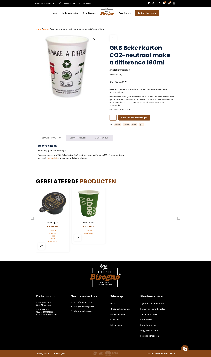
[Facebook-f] (153, 3)
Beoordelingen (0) (51, 138)
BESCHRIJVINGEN (78, 138)
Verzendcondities (148, 314)
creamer (53, 233)
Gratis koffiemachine (120, 309)
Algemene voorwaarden (152, 303)
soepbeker (89, 233)
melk (53, 238)
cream (53, 230)
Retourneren (146, 319)
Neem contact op (169, 349)
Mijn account (116, 325)
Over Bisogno (89, 13)
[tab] (51, 138)
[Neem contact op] (185, 349)
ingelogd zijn (52, 158)
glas (141, 125)
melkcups (52, 241)
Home (55, 13)
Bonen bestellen (118, 314)
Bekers (46, 29)
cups (134, 125)
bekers (126, 125)
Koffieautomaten (70, 13)
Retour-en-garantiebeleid (152, 309)
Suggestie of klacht (149, 330)
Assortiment (125, 13)
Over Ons (114, 319)
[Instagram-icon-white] (149, 3)
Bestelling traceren (149, 335)
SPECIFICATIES (101, 138)
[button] (94, 39)
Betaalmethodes (148, 325)
